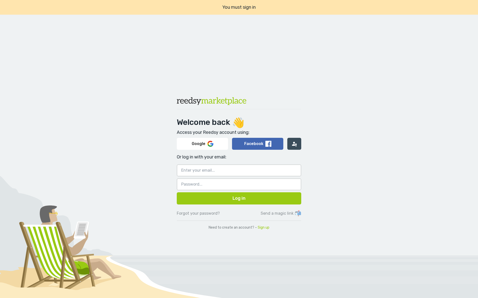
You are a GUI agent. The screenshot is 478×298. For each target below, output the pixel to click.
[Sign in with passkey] (294, 144)
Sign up (263, 227)
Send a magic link (281, 213)
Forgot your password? (198, 213)
